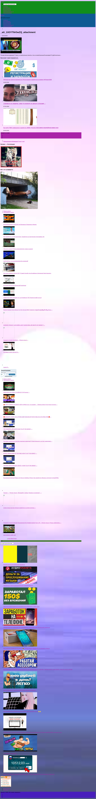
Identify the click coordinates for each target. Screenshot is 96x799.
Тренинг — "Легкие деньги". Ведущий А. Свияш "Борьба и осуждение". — (22, 492)
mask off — (6, 367)
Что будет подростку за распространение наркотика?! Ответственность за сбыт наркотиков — (27, 441)
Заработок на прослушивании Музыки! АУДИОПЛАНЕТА (18, 585)
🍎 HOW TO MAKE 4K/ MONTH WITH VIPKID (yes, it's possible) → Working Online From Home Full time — (30, 404)
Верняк (2, 1)
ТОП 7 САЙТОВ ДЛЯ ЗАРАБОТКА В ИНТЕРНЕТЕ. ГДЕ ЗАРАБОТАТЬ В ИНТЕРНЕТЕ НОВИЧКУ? (29, 774)
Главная (5, 6)
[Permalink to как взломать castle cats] (9, 532)
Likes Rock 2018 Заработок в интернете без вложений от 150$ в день (21, 606)
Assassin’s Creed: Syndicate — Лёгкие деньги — (15, 340)
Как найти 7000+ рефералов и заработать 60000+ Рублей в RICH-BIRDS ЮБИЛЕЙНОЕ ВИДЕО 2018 (30, 127)
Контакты (5, 790)
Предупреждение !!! (8, 11)
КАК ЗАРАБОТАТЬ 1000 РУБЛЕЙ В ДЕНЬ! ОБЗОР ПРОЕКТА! (19, 690)
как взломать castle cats (9, 535)
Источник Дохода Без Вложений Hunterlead (14, 285)
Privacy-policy (6, 788)
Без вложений (7, 9)
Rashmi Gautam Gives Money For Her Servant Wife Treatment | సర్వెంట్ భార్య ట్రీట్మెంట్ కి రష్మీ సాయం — (27, 309)
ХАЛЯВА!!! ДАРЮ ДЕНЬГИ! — (11, 352)
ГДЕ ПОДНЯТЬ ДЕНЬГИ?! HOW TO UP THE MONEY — (17, 429)
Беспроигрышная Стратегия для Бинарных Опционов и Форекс (20, 224)
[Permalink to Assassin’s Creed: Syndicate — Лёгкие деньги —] (9, 337)
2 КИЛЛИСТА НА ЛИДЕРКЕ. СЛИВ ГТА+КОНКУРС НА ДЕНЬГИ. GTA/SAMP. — (24, 103)
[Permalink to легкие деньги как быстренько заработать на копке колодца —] (9, 505)
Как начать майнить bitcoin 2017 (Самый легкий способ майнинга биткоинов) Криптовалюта (27, 273)
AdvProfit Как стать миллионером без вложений (15, 261)
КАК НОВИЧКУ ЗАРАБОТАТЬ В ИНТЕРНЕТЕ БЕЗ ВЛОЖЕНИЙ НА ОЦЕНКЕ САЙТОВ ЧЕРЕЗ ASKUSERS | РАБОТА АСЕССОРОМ (37, 669)
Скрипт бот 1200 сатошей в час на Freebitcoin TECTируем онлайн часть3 (22, 297)
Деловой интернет (5, 370)
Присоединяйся (7, 13)
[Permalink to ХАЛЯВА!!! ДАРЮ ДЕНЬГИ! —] (9, 350)
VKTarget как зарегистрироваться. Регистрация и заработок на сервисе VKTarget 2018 (27, 79)
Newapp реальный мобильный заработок (14, 564)
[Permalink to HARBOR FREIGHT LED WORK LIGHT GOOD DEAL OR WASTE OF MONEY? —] (9, 322)
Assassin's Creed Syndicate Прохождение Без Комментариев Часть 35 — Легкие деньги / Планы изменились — (32, 522)
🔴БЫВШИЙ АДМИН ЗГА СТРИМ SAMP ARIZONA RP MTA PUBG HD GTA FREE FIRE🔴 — (27, 417)
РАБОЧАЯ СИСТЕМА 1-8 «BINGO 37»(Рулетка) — (16, 392)
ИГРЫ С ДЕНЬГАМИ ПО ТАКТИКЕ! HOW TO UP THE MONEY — (20, 453)
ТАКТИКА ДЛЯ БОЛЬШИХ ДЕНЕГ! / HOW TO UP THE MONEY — (20, 465)
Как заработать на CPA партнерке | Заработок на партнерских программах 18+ (23, 236)
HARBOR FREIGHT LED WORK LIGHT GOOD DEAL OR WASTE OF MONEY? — (24, 325)
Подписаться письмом (8, 376)
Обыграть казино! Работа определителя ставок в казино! (18, 249)
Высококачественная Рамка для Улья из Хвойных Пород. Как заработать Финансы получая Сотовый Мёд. (31, 477)
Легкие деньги (7, 10)
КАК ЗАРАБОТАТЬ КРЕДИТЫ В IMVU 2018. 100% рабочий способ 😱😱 (22, 711)
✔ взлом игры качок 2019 (9, 753)
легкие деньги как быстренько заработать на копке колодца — (19, 507)
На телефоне (6, 8)
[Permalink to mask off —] (9, 365)
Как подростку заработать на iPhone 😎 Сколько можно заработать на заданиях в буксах (26, 648)
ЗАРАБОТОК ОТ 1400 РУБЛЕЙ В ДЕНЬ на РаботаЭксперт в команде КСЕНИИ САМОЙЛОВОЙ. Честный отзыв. (32, 732)
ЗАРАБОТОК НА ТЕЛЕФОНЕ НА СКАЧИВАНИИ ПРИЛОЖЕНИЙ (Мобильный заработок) (26, 627)
